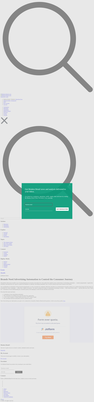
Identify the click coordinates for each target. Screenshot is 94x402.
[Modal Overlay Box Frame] (47, 201)
